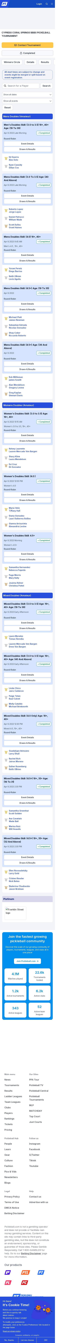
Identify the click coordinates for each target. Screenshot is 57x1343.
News (7, 1079)
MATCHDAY (35, 1110)
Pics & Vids (10, 1171)
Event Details (27, 143)
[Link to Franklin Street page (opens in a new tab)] (15, 913)
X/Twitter (34, 1154)
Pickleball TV (36, 1085)
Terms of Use (11, 1202)
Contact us (35, 1196)
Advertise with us (38, 1202)
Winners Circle (12, 62)
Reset (7, 107)
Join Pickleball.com (26, 961)
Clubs (7, 1107)
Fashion (8, 1166)
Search (46, 85)
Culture (8, 1160)
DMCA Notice (11, 1207)
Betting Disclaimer (14, 1213)
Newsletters (11, 1177)
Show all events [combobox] (10, 101)
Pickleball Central (38, 1090)
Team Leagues (12, 1102)
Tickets (8, 1124)
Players (8, 1113)
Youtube (33, 1166)
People (8, 1143)
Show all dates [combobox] (10, 94)
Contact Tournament (29, 45)
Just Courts (35, 1122)
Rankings (9, 1118)
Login (39, 4)
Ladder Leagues (13, 1096)
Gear (7, 1154)
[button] (47, 4)
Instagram (34, 1143)
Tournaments (11, 1085)
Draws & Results (27, 149)
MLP (31, 1105)
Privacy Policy (12, 1196)
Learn (7, 1149)
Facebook (34, 1149)
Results (45, 62)
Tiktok (32, 1160)
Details (30, 62)
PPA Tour (34, 1079)
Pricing (8, 1129)
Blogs (7, 1182)
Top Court (34, 1116)
